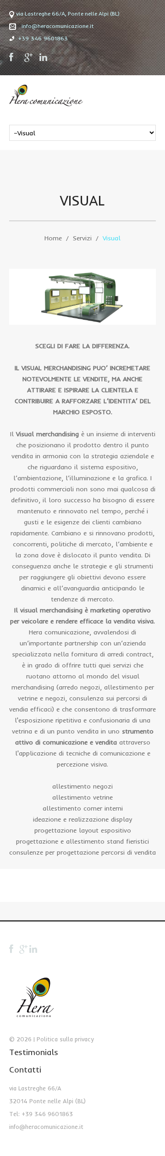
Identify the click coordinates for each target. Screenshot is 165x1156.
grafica (136, 478)
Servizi (82, 238)
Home (53, 238)
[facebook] (13, 57)
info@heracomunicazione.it (58, 25)
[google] (28, 57)
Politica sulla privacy (65, 1039)
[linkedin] (44, 57)
